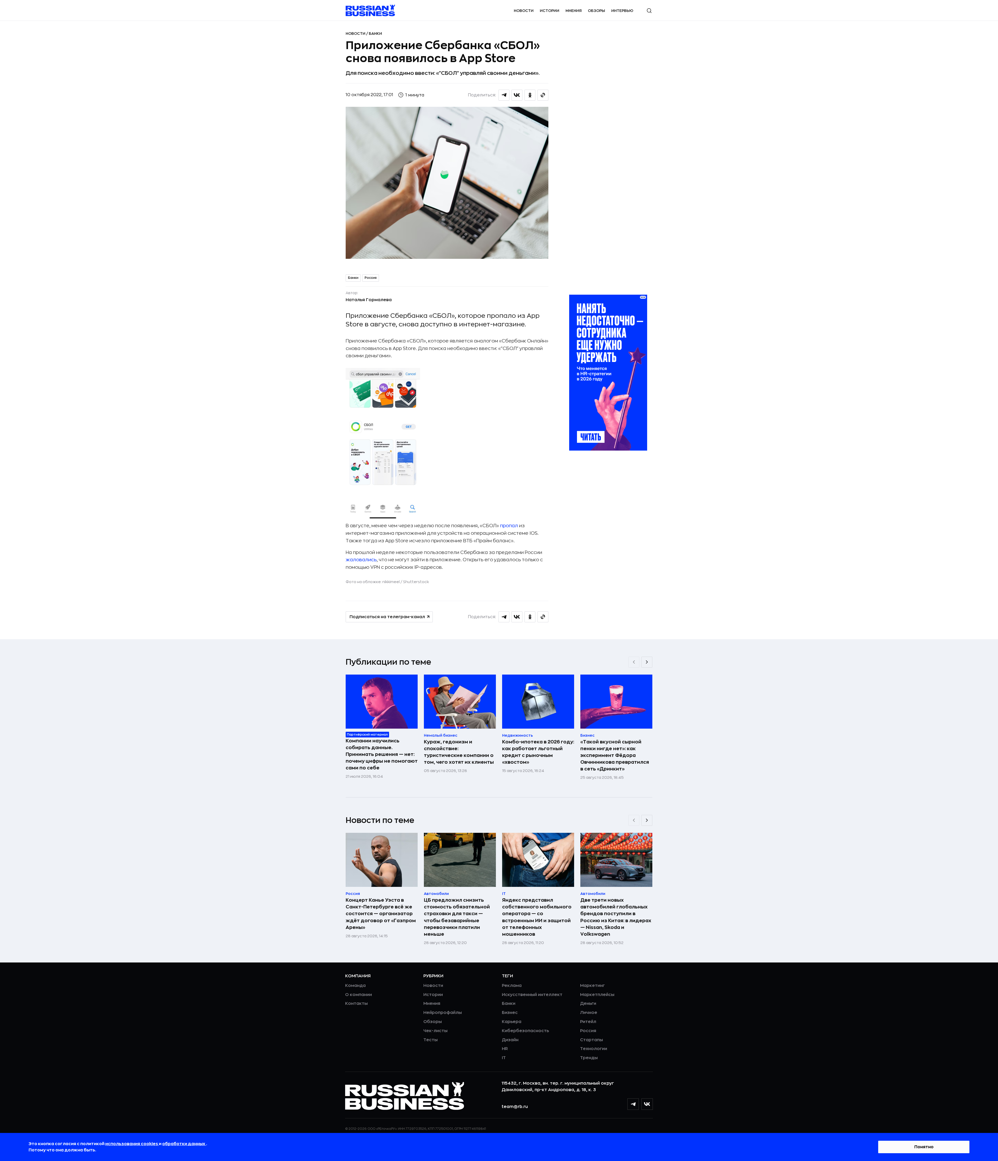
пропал (509, 525)
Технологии (593, 1049)
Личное (588, 1013)
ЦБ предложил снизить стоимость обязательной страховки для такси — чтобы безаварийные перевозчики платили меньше (457, 917)
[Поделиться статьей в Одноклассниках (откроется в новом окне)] (529, 95)
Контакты (356, 1003)
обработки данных (184, 1144)
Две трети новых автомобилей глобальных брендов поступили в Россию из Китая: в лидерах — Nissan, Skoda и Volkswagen (615, 917)
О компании (358, 995)
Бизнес (510, 1013)
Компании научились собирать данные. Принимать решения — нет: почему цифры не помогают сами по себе (382, 754)
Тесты (430, 1040)
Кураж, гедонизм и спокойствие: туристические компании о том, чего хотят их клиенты (459, 752)
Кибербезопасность (525, 1031)
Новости (524, 10)
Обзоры (596, 10)
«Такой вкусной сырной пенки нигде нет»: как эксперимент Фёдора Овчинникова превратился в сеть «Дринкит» (614, 755)
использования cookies (132, 1144)
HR (505, 1049)
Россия (371, 277)
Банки (375, 33)
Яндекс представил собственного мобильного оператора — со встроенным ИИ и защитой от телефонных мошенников (537, 917)
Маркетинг (592, 986)
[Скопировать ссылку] (542, 95)
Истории (549, 10)
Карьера (511, 1022)
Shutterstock (416, 582)
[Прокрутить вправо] (646, 662)
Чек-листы (435, 1031)
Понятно (924, 1147)
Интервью (622, 10)
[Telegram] (633, 1104)
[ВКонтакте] (647, 1104)
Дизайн (510, 1040)
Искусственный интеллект (532, 995)
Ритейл (588, 1022)
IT (504, 1058)
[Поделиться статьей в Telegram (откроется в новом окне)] (503, 95)
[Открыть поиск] (649, 11)
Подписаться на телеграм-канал (387, 617)
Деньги (588, 1003)
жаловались (361, 559)
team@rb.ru (515, 1107)
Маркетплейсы (597, 995)
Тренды (589, 1058)
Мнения (574, 10)
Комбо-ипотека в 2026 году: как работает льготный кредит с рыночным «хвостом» (538, 752)
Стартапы (591, 1040)
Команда (355, 986)
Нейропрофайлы (442, 1013)
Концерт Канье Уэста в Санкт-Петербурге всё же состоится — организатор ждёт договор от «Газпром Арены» (381, 913)
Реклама (512, 986)
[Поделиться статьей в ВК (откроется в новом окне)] (516, 95)
